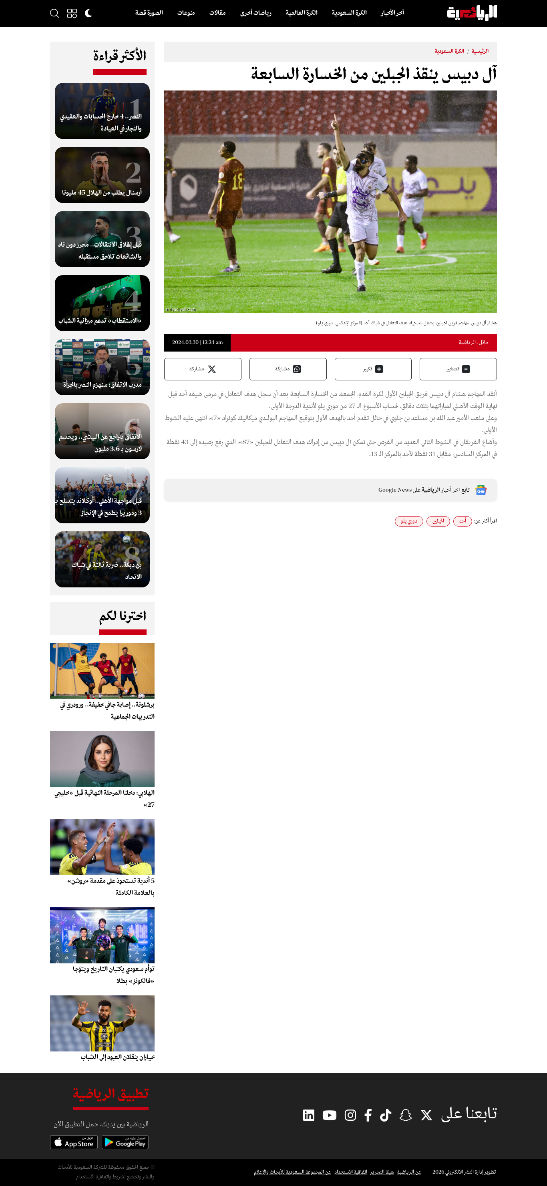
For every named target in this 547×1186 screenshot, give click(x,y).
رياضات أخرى (255, 13)
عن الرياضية (409, 1172)
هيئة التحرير (382, 1172)
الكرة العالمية (302, 13)
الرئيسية (480, 51)
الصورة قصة (149, 13)
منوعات (186, 13)
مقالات (217, 13)
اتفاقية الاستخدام (350, 1172)
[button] (72, 13)
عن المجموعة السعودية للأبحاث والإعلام (292, 1172)
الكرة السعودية (349, 13)
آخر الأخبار (392, 13)
